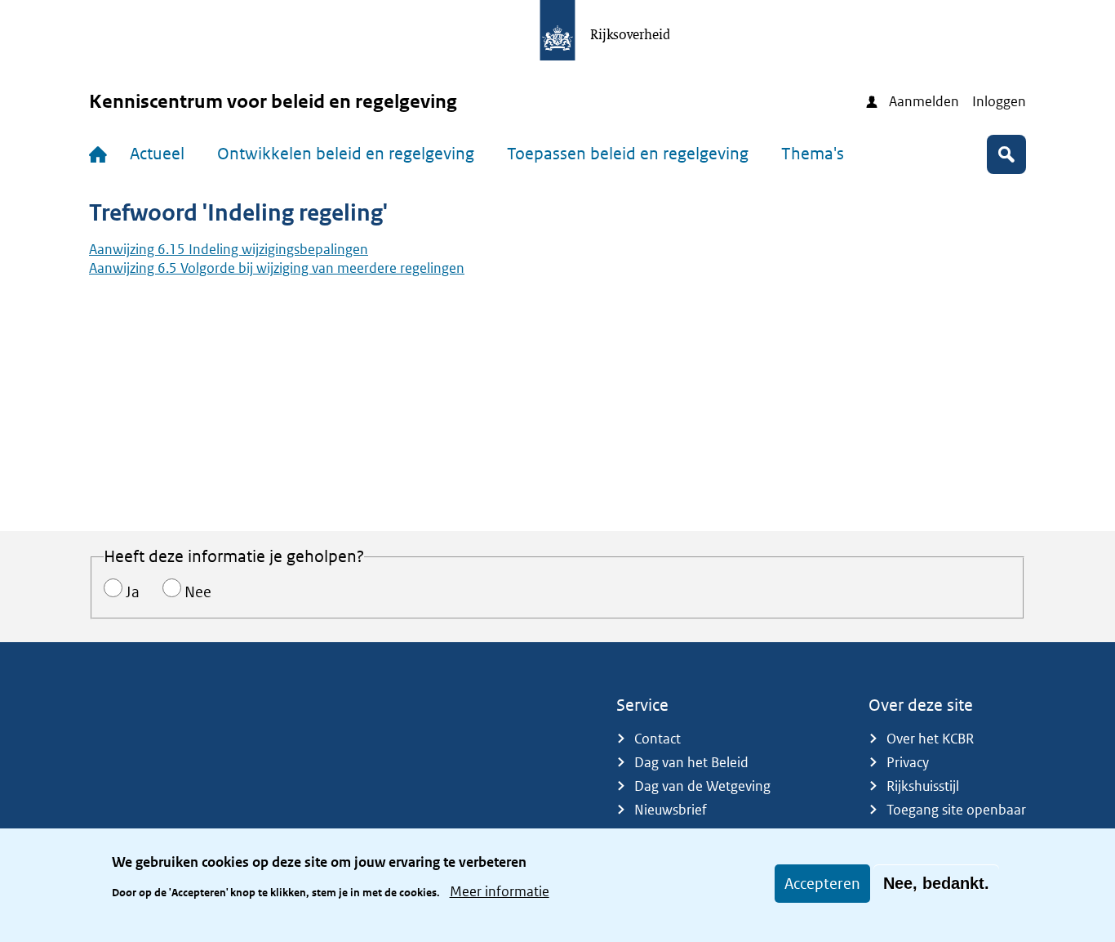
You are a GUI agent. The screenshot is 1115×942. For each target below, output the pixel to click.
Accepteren (822, 883)
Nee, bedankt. (936, 883)
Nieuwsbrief (670, 810)
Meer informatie (499, 891)
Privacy (907, 762)
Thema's (812, 153)
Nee (197, 592)
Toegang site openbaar (956, 810)
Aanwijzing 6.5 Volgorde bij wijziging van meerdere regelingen (276, 268)
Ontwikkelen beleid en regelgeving (345, 153)
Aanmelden (924, 101)
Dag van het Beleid (691, 762)
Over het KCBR (930, 739)
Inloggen (999, 101)
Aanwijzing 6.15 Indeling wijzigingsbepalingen (228, 249)
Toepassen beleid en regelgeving (628, 153)
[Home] (101, 154)
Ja (133, 592)
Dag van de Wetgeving (702, 786)
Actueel (157, 153)
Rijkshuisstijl (922, 786)
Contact (657, 739)
